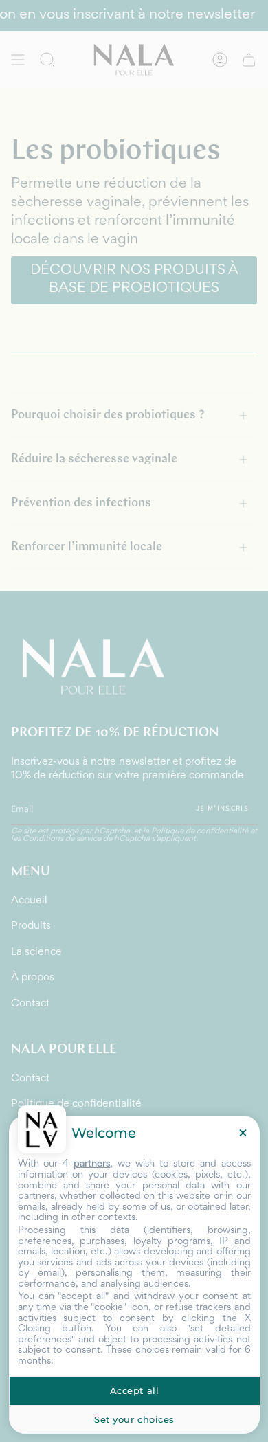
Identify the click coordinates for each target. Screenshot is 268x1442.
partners (92, 1164)
